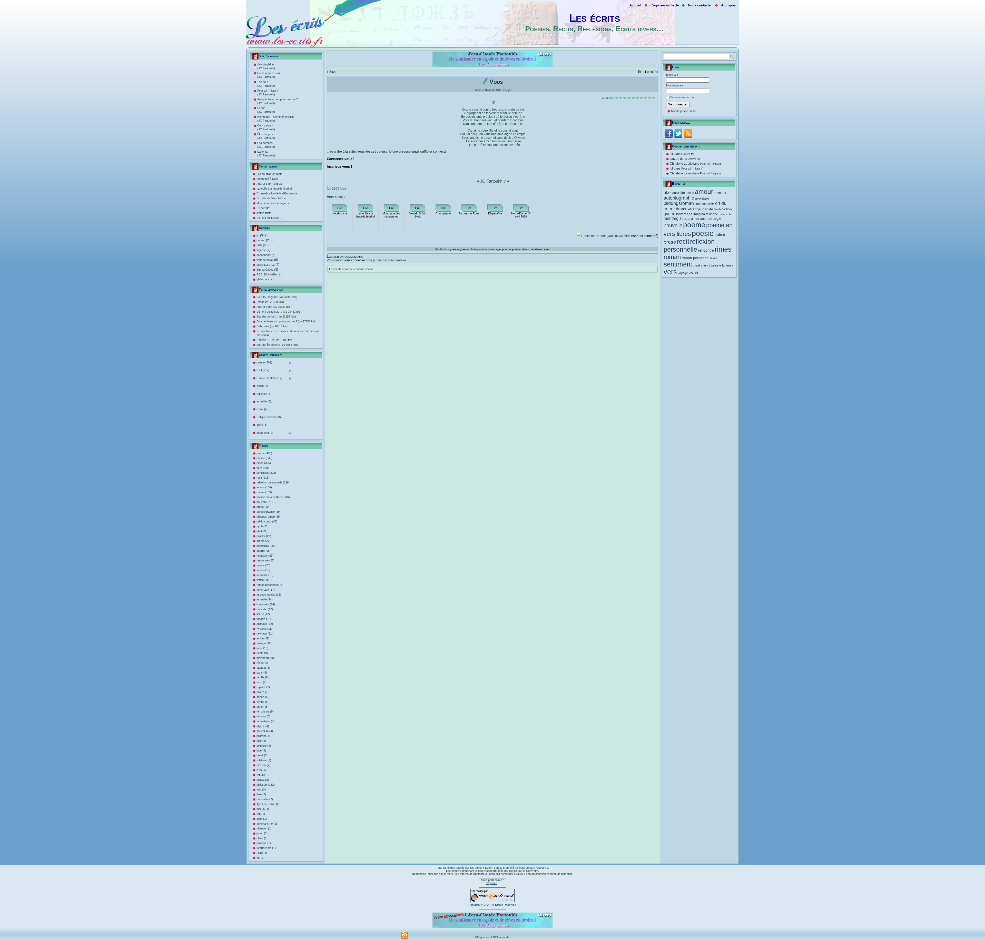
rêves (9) (262, 662)
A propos (728, 5)
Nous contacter (700, 5)
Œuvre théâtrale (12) (269, 378)
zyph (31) (263, 526)
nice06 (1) (263, 808)
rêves (713, 258)
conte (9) (262, 653)
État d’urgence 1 (276, 316)
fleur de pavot (265, 259)
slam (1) (262, 818)
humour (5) (263, 716)
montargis (673, 218)
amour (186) (264, 487)
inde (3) (261, 750)
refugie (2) (263, 774)
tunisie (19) (263, 570)
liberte (713, 214)
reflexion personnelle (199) (273, 482)
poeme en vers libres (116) (273, 497)
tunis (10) (262, 648)
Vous (370, 269)
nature (687, 218)
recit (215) (263, 477)
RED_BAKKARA (267, 274)
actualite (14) (265, 599)
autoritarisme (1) (267, 823)
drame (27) (263, 540)
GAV (259, 245)
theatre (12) (264, 618)
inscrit (635, 236)
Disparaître (263, 208)
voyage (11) (264, 643)
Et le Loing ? (647, 72)
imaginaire (700, 214)
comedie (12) (265, 609)
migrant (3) (263, 735)
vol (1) (260, 857)
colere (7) (263, 692)
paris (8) (262, 672)
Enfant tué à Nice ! (268, 178)
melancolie (725, 214)
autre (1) (262, 424)
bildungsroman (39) (269, 516)
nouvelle (673, 225)
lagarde (261, 250)
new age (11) (265, 633)
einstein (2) (263, 765)
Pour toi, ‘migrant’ (277, 297)
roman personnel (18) (270, 584)
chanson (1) (264, 828)
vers (547, 249)
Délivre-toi (273, 326)
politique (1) (264, 843)
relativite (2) (264, 760)
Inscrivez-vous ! (339, 167)
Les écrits (594, 17)
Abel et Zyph (274, 306)
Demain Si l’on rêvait (417, 215)
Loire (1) (262, 852)
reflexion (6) (264, 393)
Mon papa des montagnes (273, 203)
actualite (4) (264, 401)
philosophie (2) (266, 784)
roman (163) (264, 492)
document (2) (265, 433)
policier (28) (264, 536)
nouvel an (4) (265, 731)
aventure (702, 198)
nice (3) (261, 740)
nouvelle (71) (265, 501)
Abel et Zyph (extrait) (270, 183)
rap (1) (261, 813)
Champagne (443, 213)
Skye (332, 72)
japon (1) (262, 833)
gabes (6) (263, 696)
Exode (270, 301)
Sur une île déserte (277, 344)
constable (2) (265, 799)
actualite (678, 193)
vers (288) (263, 467)
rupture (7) (263, 687)
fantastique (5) (265, 721)
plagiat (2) (263, 779)
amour (704, 191)
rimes (525, 249)
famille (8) (263, 677)
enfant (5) (263, 706)
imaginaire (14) (266, 604)
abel (668, 192)
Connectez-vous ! (340, 159)
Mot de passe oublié (683, 111)
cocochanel (264, 254)
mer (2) (261, 789)
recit (683, 241)
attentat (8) (263, 667)
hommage (494, 249)
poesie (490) (264, 453)
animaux (720, 193)
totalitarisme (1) (266, 847)
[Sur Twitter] (678, 133)
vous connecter (354, 260)
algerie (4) (263, 726)
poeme (454, 249)
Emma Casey (265, 269)
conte (710, 203)
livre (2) (261, 794)
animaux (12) (265, 623)
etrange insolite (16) (269, 594)
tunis (706, 265)
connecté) (651, 236)
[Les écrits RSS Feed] (404, 935)
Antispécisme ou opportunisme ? (287, 321)
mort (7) (262, 682)
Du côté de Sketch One (271, 198)
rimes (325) (264, 462)
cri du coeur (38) (267, 521)
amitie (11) (263, 638)
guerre (669, 214)
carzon (261, 240)
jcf (258, 235)
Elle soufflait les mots (269, 173)
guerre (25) (264, 550)
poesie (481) (264, 363)
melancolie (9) (265, 657)
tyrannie (727, 265)
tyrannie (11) (264, 628)
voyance (491, 883)
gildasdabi (263, 279)
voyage (683, 273)
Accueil (635, 5)
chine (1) (262, 838)
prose (670, 242)
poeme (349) (264, 458)
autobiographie (679, 198)
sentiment (536, 249)
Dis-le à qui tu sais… (269, 217)
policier (721, 234)
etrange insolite (700, 209)
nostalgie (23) (265, 555)
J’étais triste (264, 212)
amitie (690, 193)
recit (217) (263, 370)
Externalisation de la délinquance (277, 193)
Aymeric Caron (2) (268, 804)
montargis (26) (266, 545)
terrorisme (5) (265, 711)
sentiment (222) (266, 472)
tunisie (716, 265)
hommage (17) (266, 589)
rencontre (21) (265, 560)
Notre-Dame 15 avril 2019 (520, 215)
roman (672, 256)
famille (718, 209)
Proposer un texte (665, 5)
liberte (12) (263, 614)
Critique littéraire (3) (269, 417)
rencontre (706, 250)
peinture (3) (264, 745)
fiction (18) (263, 579)
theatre (698, 265)
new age (700, 219)
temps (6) (263, 701)
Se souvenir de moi (682, 97)
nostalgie (713, 218)
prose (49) (263, 506)
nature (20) (263, 565)
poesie (464, 249)
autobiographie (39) (269, 511)
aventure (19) (265, 575)
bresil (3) (262, 755)
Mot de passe (674, 85)
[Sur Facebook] (668, 133)
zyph (693, 272)
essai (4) (262, 409)
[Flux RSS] (688, 133)
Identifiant (672, 74)
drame (681, 208)
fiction (727, 209)
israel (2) (262, 769)
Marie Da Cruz (266, 264)
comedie (701, 204)
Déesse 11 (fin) (275, 339)
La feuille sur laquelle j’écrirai (274, 188)
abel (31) (262, 531)
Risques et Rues (469, 213)
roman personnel (695, 258)
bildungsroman (679, 203)
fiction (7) (262, 385)
